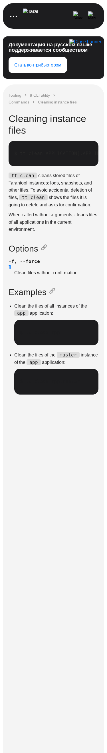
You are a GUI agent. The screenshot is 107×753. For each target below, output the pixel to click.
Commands (19, 102)
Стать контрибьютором (37, 65)
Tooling (15, 95)
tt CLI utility (40, 95)
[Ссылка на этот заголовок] (45, 248)
